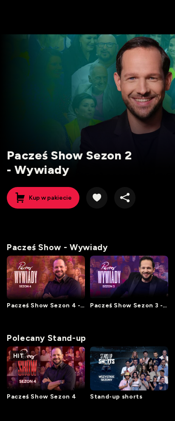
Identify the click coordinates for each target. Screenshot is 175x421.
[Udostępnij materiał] (124, 197)
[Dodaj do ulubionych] (96, 197)
